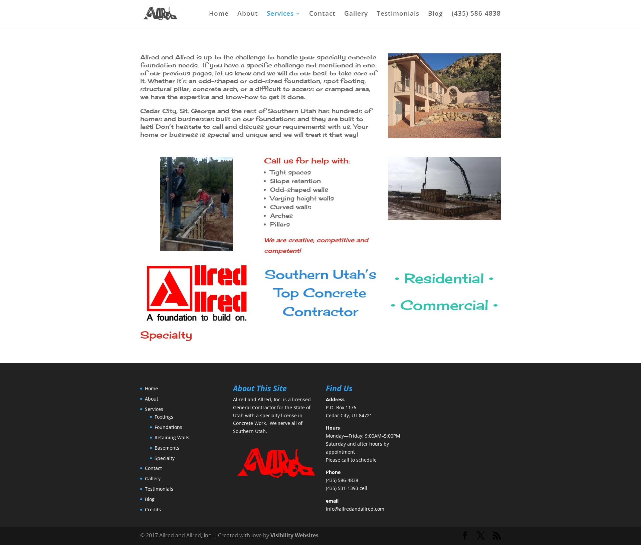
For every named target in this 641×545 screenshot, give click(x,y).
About (247, 14)
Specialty (165, 458)
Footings (164, 417)
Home (219, 14)
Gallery (356, 14)
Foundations (168, 427)
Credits (153, 509)
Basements (167, 448)
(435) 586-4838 (476, 14)
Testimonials (398, 14)
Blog (435, 14)
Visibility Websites (294, 535)
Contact (322, 14)
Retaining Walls (172, 437)
